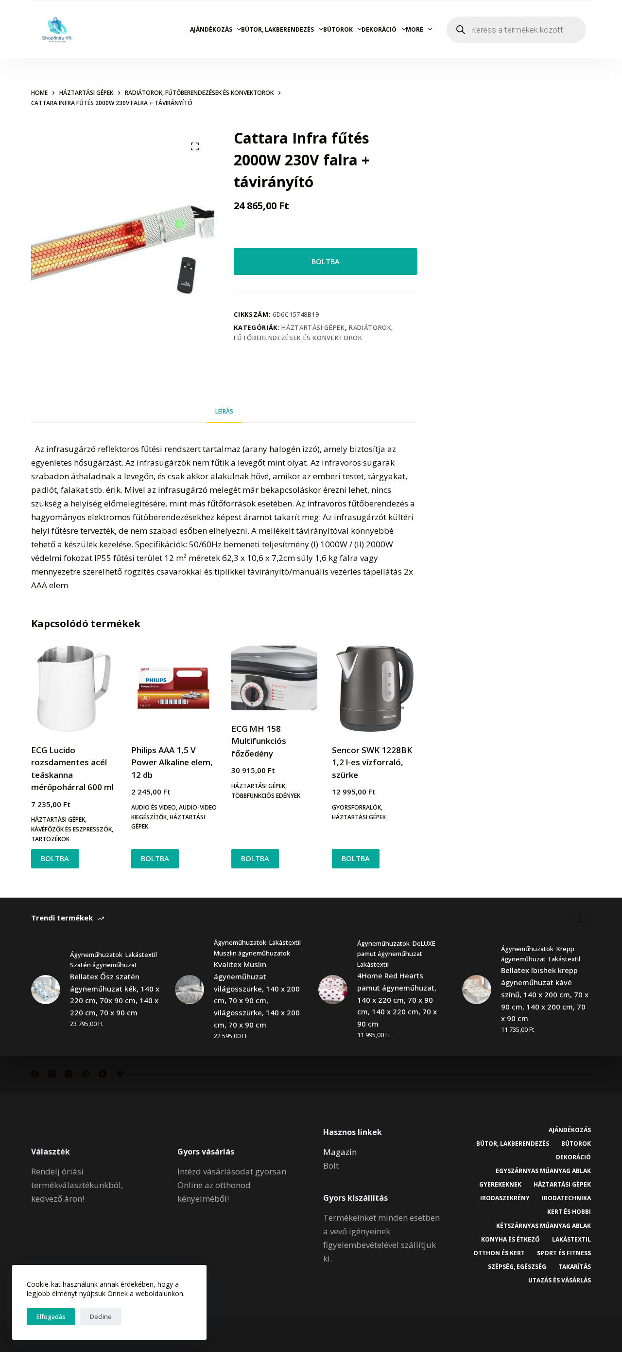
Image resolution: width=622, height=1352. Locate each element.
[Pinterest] (85, 1074)
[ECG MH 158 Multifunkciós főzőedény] (274, 678)
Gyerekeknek (500, 1185)
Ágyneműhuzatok (96, 954)
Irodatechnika (566, 1198)
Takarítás (574, 1267)
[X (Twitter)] (51, 1074)
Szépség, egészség (517, 1267)
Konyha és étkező (510, 1240)
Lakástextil (141, 954)
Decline (101, 1316)
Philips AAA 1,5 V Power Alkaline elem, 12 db (172, 762)
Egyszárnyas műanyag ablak (543, 1171)
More (414, 29)
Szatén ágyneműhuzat (103, 964)
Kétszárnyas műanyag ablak (543, 1226)
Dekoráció (379, 29)
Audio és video (153, 807)
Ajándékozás (211, 29)
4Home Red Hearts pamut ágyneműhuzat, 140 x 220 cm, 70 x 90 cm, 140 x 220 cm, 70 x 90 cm (397, 999)
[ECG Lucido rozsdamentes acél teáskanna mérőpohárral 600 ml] (74, 688)
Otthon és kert (499, 1253)
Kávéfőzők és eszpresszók (71, 829)
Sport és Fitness (564, 1253)
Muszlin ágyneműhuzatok (252, 953)
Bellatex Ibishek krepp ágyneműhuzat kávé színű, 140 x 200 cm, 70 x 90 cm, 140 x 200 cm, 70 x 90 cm (544, 994)
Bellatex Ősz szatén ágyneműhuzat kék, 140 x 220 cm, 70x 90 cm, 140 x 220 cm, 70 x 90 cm (114, 994)
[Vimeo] (119, 1074)
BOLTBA (325, 261)
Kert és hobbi (569, 1212)
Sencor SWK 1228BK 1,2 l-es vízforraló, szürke (372, 762)
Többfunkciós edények (265, 796)
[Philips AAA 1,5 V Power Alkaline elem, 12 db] (174, 688)
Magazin (340, 1151)
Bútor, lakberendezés (277, 29)
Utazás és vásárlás (559, 1280)
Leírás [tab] (224, 411)
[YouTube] (102, 1074)
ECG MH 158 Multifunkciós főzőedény (258, 741)
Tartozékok (50, 839)
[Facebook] (34, 1074)
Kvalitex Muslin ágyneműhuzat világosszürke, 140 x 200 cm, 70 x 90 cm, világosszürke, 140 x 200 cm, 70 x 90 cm (257, 994)
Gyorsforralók (356, 807)
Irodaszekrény (505, 1198)
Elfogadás (51, 1316)
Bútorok (338, 29)
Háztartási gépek (313, 327)
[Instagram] (68, 1074)
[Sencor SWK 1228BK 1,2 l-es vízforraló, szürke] (374, 688)
